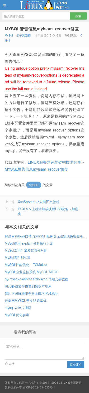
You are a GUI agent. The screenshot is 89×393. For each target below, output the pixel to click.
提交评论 (75, 364)
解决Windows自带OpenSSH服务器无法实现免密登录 (44, 236)
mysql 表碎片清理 (18, 307)
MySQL (33, 185)
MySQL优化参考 (17, 314)
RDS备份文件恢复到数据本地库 (28, 286)
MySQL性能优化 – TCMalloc (26, 264)
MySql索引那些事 (18, 257)
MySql (9, 35)
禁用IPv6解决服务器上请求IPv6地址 (31, 293)
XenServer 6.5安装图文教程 (38, 201)
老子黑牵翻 (23, 35)
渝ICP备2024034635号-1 (39, 387)
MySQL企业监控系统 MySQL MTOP (31, 271)
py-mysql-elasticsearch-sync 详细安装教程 (36, 279)
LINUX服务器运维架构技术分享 (44, 5)
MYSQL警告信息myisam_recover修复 (42, 29)
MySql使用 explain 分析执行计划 (29, 243)
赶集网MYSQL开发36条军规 (26, 300)
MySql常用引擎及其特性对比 (26, 250)
